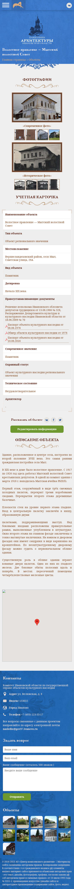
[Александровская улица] (51, 822)
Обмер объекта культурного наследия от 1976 (37, 332)
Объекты (34, 59)
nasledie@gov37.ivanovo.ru (20, 729)
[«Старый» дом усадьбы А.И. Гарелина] (23, 822)
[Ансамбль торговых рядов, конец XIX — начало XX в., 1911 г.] (9, 849)
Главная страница (14, 59)
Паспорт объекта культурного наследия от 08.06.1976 (35, 326)
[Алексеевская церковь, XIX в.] (64, 822)
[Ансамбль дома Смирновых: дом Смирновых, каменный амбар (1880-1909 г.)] (51, 835)
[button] (37, 622)
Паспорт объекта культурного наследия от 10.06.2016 (35, 339)
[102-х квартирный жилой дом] (37, 822)
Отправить (17, 796)
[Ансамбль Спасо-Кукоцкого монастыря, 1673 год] (64, 835)
